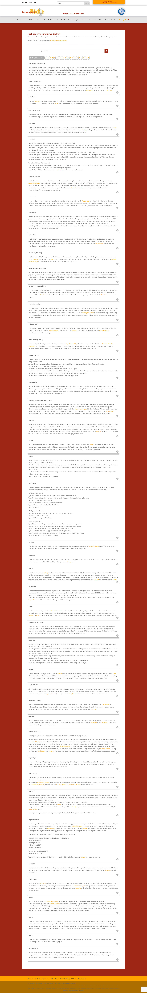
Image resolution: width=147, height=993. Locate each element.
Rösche (94, 709)
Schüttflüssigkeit (94, 546)
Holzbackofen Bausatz (44, 988)
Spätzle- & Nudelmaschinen (84, 20)
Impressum (45, 979)
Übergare (70, 562)
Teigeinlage (85, 201)
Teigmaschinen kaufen (35, 988)
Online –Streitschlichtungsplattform (65, 979)
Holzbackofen (83, 988)
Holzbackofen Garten (105, 988)
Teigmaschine (65, 990)
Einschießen (106, 705)
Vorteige (51, 751)
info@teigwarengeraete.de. (58, 41)
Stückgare (74, 331)
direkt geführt (32, 809)
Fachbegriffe (122, 20)
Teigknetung (51, 828)
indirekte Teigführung (37, 784)
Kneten (85, 828)
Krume (73, 188)
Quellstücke (41, 751)
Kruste (114, 127)
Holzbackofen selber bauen (75, 988)
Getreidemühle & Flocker (64, 20)
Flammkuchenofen (96, 988)
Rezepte (113, 20)
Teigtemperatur (104, 331)
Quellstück (31, 346)
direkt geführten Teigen (70, 344)
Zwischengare (53, 331)
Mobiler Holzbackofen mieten (105, 985)
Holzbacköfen (21, 20)
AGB (52, 979)
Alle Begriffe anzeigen (36, 58)
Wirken (56, 103)
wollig (59, 805)
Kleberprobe (110, 411)
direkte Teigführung (43, 782)
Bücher (107, 20)
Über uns (30, 979)
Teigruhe (37, 101)
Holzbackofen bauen (54, 985)
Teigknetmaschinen (34, 20)
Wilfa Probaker (81, 990)
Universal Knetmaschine (73, 990)
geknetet (43, 883)
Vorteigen (85, 313)
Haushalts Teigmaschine (114, 988)
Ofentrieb (89, 90)
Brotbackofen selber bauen (33, 985)
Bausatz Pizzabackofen (53, 988)
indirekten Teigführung (51, 901)
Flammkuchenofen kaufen (44, 985)
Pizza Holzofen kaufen (95, 985)
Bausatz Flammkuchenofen (64, 988)
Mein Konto (32, 3)
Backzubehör (97, 20)
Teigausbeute (99, 244)
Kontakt (24, 3)
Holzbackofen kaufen (77, 985)
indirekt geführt (105, 749)
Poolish (91, 313)
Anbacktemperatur (34, 183)
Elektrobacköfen (49, 20)
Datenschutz (82, 979)
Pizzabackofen (89, 988)
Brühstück (72, 784)
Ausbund (109, 90)
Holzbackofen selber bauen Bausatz (65, 985)
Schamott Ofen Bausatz (85, 985)
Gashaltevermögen (80, 409)
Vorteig (110, 344)
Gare (52, 259)
